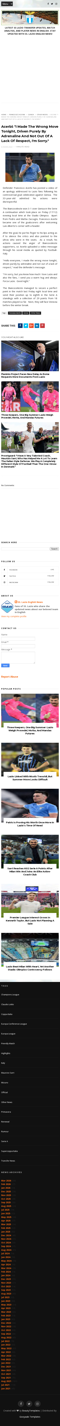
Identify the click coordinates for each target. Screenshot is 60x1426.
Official (4, 1092)
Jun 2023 (5, 1301)
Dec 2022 (6, 1322)
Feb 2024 (6, 1271)
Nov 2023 (6, 1282)
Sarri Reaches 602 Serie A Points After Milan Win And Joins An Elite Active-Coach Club (30, 871)
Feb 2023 (6, 1315)
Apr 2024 (6, 1264)
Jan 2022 (5, 1362)
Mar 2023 (6, 1311)
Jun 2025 (5, 1213)
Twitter (31, 576)
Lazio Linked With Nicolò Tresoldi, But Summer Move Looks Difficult (30, 778)
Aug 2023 (6, 1293)
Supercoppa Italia (9, 1151)
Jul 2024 (5, 1253)
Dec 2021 (6, 1366)
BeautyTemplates (31, 1410)
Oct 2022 (6, 1330)
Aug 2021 (6, 1381)
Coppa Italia (6, 1014)
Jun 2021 (5, 1388)
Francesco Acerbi (17, 115)
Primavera (6, 1111)
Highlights (5, 1053)
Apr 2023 (6, 1308)
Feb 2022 (6, 1359)
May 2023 (6, 1304)
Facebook (31, 570)
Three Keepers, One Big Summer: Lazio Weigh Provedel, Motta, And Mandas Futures (27, 416)
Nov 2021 (6, 1370)
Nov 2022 (6, 1326)
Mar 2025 (6, 1224)
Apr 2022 (6, 1352)
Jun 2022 (5, 1344)
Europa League (8, 1033)
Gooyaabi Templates (30, 1416)
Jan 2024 (5, 1275)
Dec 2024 (6, 1235)
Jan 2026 (5, 1187)
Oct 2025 (6, 1198)
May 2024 (6, 1260)
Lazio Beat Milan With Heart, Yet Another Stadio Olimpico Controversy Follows (30, 968)
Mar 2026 (6, 1180)
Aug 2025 (6, 1206)
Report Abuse (9, 676)
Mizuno (4, 1082)
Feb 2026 (6, 1184)
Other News (42, 115)
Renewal (5, 1121)
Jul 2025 (5, 1209)
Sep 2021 (6, 1377)
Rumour (5, 1131)
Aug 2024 (6, 1249)
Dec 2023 (6, 1279)
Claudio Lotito (7, 1004)
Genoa (31, 115)
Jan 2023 (5, 1319)
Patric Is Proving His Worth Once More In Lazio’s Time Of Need (30, 824)
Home (3, 115)
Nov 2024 (6, 1238)
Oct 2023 (6, 1286)
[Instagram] (56, 4)
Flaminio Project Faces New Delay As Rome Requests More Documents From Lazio (25, 375)
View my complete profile (13, 616)
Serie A (4, 1141)
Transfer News (8, 1160)
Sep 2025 (6, 1202)
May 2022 (6, 1348)
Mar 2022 (6, 1355)
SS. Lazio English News (30, 602)
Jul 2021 (5, 1384)
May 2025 (6, 1217)
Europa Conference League (14, 1023)
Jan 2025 (5, 1231)
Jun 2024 (5, 1257)
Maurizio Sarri (7, 1072)
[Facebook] (48, 4)
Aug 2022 (6, 1337)
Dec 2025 (6, 1191)
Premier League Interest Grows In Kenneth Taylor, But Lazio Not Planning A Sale (30, 920)
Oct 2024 (6, 1242)
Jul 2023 (5, 1297)
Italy (3, 1063)
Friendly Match (8, 1043)
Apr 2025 (6, 1220)
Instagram (31, 582)
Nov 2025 (6, 1195)
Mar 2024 (6, 1268)
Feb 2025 (6, 1228)
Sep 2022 (6, 1333)
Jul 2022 (5, 1341)
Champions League (10, 994)
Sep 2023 (6, 1289)
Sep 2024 (6, 1246)
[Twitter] (52, 4)
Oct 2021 (6, 1373)
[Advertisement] (30, 71)
